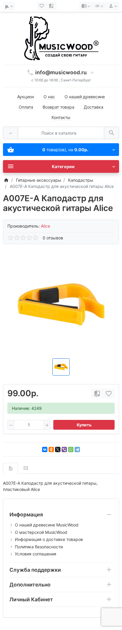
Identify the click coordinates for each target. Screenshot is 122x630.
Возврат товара (58, 106)
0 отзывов (53, 237)
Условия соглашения (35, 553)
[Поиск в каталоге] (111, 133)
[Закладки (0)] (42, 6)
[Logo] (61, 38)
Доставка (93, 106)
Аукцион (25, 96)
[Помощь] (85, 6)
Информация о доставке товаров (49, 539)
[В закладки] (109, 393)
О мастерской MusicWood (41, 532)
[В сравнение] (97, 393)
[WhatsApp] (70, 449)
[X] (57, 449)
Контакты (61, 117)
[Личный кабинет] (112, 6)
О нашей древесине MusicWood (46, 524)
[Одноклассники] (51, 449)
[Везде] (10, 133)
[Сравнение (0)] (52, 6)
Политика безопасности (39, 546)
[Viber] (64, 449)
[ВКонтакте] (44, 449)
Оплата (26, 106)
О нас (49, 96)
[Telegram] (77, 449)
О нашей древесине (85, 96)
